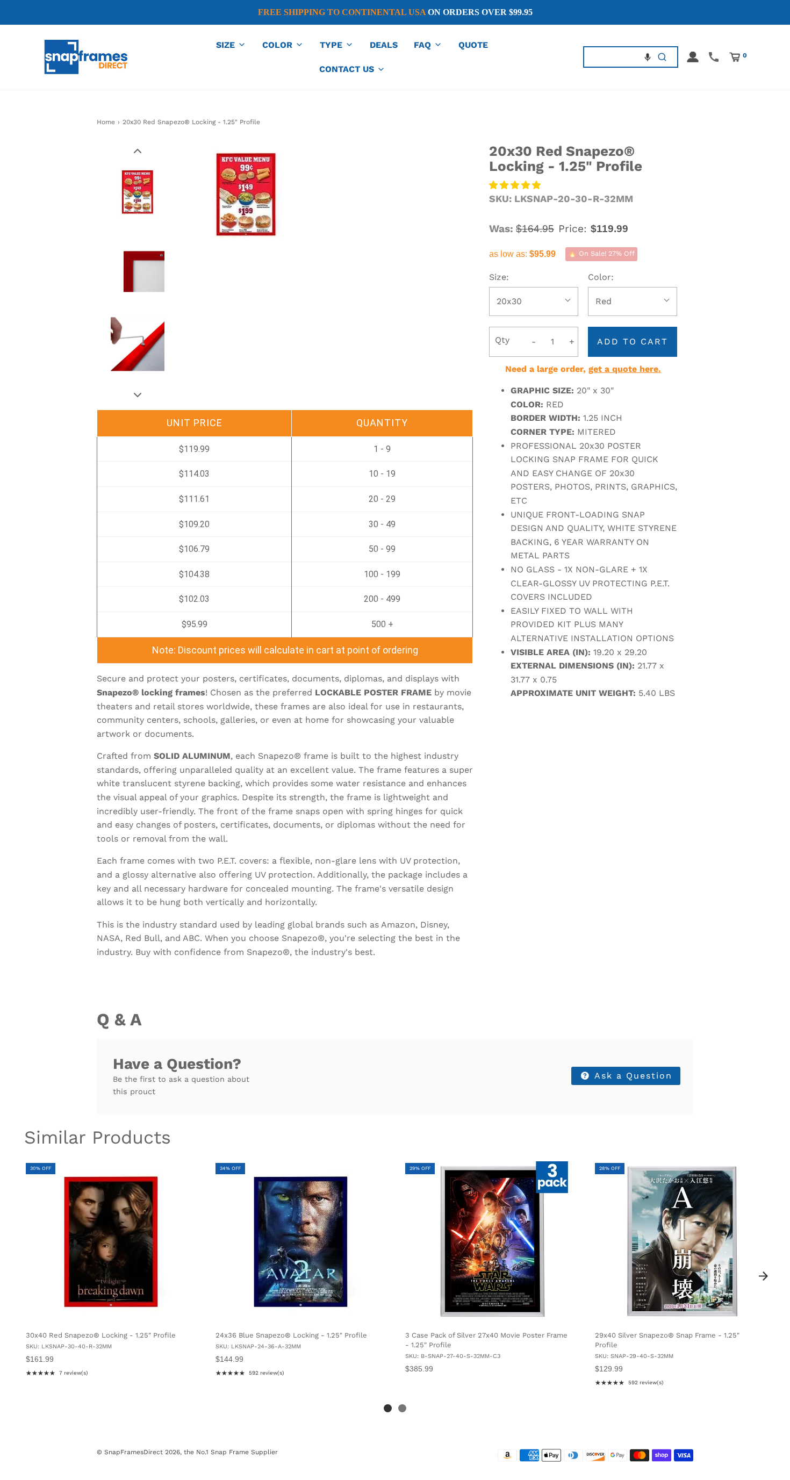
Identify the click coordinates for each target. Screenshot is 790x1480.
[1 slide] (388, 1408)
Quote (473, 45)
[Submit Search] (662, 56)
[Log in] (692, 57)
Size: (499, 277)
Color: (601, 277)
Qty (502, 340)
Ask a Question (631, 1076)
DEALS (384, 45)
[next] (763, 1276)
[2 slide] (402, 1408)
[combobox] (615, 57)
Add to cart (632, 341)
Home (106, 122)
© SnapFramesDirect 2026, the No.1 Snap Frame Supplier (187, 1452)
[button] (647, 57)
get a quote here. (624, 369)
